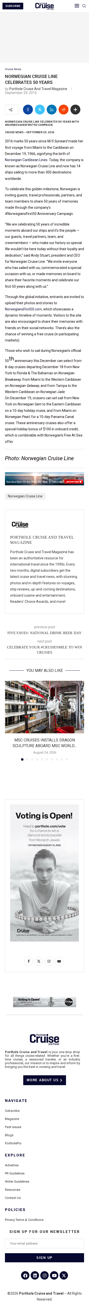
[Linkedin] (35, 1275)
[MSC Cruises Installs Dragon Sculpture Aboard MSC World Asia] (44, 707)
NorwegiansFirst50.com (23, 309)
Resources (12, 1189)
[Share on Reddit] (63, 109)
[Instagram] (44, 1275)
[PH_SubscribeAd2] (44, 476)
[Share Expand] (75, 109)
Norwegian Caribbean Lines (26, 160)
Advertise (12, 1165)
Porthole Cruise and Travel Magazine (38, 89)
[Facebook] (25, 1275)
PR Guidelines (14, 1173)
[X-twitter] (64, 1275)
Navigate (16, 1101)
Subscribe (12, 1110)
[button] (9, 720)
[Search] (84, 6)
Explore (15, 1155)
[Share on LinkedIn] (52, 109)
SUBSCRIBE (12, 6)
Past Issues (13, 1127)
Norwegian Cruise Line (25, 496)
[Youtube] (54, 1275)
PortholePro (13, 1143)
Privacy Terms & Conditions (24, 1219)
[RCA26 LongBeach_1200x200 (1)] (44, 999)
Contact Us (13, 1197)
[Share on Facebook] (28, 109)
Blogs (9, 1135)
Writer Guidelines (17, 1181)
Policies (15, 1210)
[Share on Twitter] (40, 109)
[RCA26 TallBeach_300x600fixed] (44, 806)
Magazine (12, 1118)
